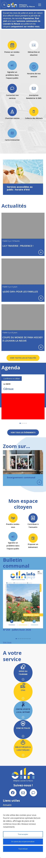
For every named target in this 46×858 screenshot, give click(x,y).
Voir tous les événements (23, 432)
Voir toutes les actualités (23, 358)
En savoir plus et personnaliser (23, 841)
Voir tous (7, 642)
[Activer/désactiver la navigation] (39, 4)
